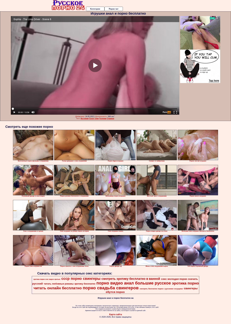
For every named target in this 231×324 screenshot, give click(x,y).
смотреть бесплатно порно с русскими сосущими (161, 289)
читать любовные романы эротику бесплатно (69, 283)
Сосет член (94, 118)
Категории (95, 9)
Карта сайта (115, 314)
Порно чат (113, 9)
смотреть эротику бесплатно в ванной (130, 278)
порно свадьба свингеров (111, 287)
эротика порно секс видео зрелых (46, 279)
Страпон (110, 118)
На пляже (85, 118)
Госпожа (102, 118)
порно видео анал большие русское (133, 283)
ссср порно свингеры (80, 279)
